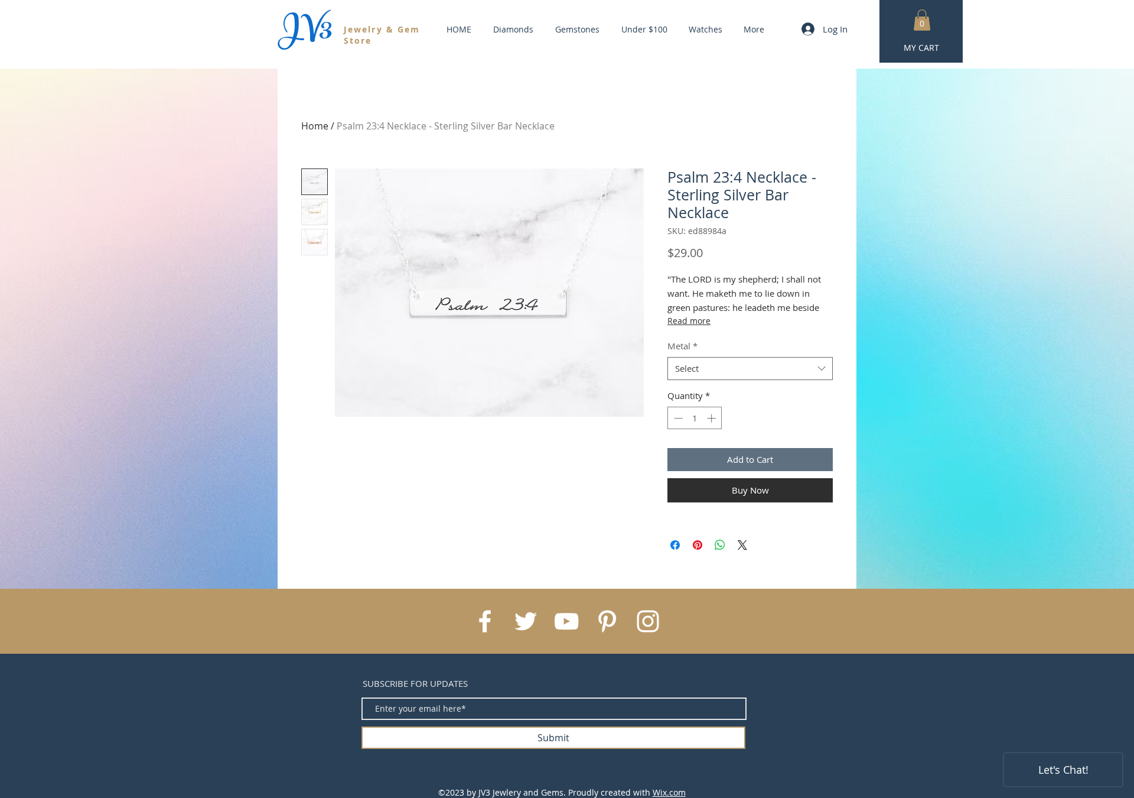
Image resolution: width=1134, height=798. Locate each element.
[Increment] (713, 418)
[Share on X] (742, 545)
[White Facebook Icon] (485, 621)
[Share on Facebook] (675, 545)
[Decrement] (677, 418)
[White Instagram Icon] (648, 621)
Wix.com (669, 792)
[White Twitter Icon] (525, 621)
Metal (682, 346)
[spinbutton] (695, 418)
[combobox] (750, 368)
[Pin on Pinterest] (697, 545)
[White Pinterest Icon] (607, 621)
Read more (689, 320)
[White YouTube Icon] (566, 621)
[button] (922, 20)
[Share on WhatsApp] (720, 545)
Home (314, 125)
